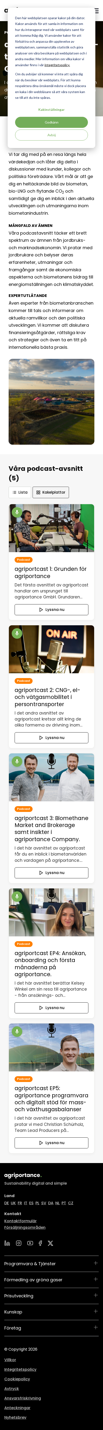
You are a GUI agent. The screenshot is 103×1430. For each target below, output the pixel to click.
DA (50, 1203)
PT (64, 1203)
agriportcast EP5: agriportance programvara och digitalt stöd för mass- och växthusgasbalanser (51, 1098)
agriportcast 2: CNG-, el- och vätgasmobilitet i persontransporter (47, 697)
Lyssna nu (55, 609)
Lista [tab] (23, 492)
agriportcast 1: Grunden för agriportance (51, 572)
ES (31, 1203)
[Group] (50, 1243)
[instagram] (19, 1243)
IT (25, 1203)
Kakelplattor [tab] (53, 492)
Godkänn (51, 122)
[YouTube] (30, 1243)
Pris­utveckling (18, 1296)
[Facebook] (40, 1243)
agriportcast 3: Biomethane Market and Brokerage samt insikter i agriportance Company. (51, 828)
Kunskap (13, 1312)
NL (57, 1203)
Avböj (51, 135)
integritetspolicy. (57, 65)
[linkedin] (7, 1243)
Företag (12, 1328)
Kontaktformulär (20, 1221)
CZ (70, 1203)
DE (6, 1203)
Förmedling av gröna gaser (33, 1280)
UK (13, 1203)
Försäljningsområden (25, 1227)
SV (43, 1203)
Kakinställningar (51, 109)
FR (20, 1203)
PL (37, 1203)
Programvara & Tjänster (30, 1264)
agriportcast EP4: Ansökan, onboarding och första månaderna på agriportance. (50, 963)
